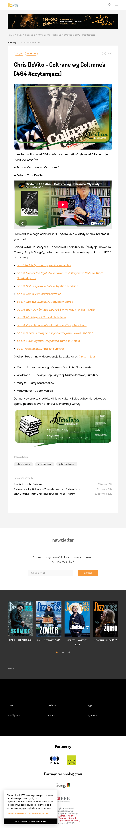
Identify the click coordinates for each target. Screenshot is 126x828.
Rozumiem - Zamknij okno (30, 821)
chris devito (23, 464)
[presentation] (13, 5)
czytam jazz (44, 464)
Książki (19, 53)
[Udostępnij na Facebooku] (104, 53)
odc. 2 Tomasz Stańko (48, 341)
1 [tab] (57, 652)
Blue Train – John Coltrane (28, 484)
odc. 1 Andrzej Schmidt (40, 349)
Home (11, 34)
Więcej (11, 668)
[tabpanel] (20, 623)
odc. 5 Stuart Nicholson (41, 317)
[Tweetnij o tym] (110, 53)
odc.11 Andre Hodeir (44, 265)
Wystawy (92, 715)
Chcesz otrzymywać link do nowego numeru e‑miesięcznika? (63, 559)
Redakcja (12, 42)
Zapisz (88, 573)
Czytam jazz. (87, 356)
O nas (10, 705)
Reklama (52, 705)
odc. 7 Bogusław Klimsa (45, 302)
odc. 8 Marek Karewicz (39, 294)
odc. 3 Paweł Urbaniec (55, 333)
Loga (90, 705)
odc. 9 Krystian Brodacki (47, 286)
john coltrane (66, 464)
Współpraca (14, 715)
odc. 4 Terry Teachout (52, 325)
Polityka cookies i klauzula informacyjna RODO (28, 813)
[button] (109, 5)
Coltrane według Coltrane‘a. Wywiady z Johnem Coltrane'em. (47, 489)
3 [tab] (69, 652)
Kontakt (51, 715)
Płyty (19, 34)
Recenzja (30, 34)
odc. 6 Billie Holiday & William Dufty (56, 309)
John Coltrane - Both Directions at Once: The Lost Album (44, 493)
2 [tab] (63, 652)
